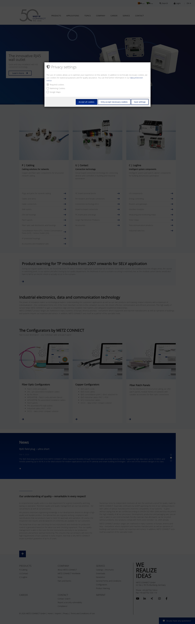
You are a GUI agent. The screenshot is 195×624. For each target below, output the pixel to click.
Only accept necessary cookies (114, 102)
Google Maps (55, 92)
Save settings (140, 102)
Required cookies (57, 84)
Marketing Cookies (57, 88)
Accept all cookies (86, 102)
